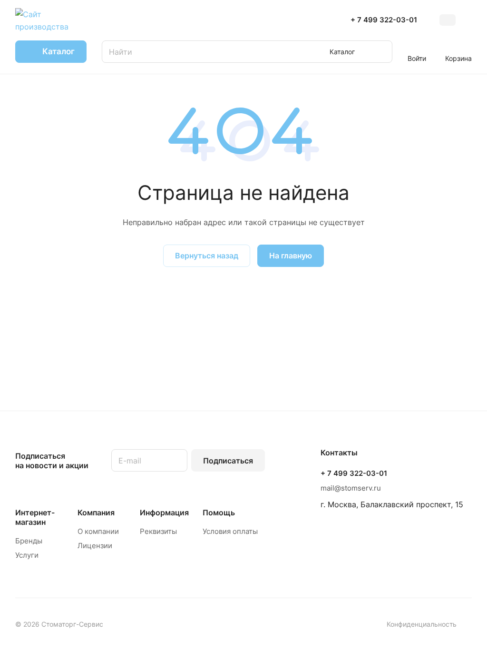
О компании (98, 531)
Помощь (219, 512)
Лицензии (95, 545)
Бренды (28, 540)
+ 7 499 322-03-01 (384, 20)
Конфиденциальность (422, 624)
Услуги (27, 555)
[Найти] (380, 51)
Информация (164, 512)
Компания (96, 512)
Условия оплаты (230, 531)
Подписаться (228, 460)
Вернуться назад (206, 255)
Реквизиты (158, 531)
